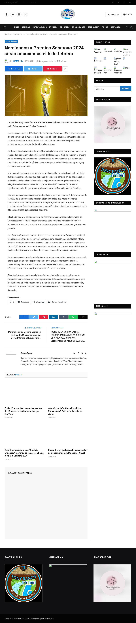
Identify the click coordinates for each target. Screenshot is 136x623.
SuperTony (18, 61)
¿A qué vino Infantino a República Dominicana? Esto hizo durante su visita (65, 411)
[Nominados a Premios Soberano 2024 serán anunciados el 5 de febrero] (46, 95)
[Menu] (5, 27)
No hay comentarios (46, 61)
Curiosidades (78, 27)
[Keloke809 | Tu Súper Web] (68, 14)
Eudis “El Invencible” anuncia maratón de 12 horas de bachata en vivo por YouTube (23, 411)
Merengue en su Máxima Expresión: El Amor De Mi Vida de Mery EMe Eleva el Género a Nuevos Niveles (24, 335)
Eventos (53, 27)
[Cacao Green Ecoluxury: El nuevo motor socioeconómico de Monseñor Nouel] (68, 435)
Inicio (16, 27)
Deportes (64, 27)
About (25, 2)
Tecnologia (93, 27)
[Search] (131, 27)
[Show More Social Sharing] (65, 68)
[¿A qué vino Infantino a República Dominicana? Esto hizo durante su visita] (68, 393)
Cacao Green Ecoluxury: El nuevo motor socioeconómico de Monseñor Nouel (67, 451)
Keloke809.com (18, 619)
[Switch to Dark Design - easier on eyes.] (127, 27)
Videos (105, 27)
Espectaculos (40, 27)
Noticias (26, 27)
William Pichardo (47, 619)
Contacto (32, 2)
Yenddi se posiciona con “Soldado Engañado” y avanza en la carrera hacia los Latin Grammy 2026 (24, 453)
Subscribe (113, 14)
